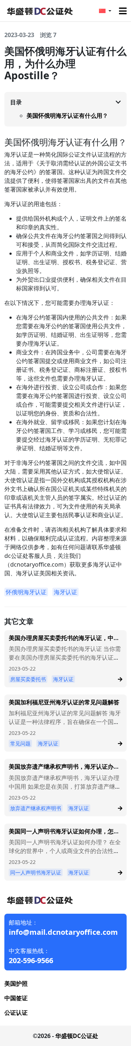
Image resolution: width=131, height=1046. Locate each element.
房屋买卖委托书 (28, 679)
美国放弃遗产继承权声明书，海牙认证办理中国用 (64, 770)
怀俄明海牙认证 (26, 592)
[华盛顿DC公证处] (39, 10)
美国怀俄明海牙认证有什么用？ (67, 116)
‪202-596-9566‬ (31, 960)
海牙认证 (65, 592)
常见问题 (20, 743)
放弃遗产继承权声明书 (35, 808)
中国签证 (16, 998)
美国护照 (16, 983)
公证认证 (16, 1013)
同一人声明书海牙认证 (35, 872)
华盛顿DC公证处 (76, 1036)
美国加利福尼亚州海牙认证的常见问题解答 (64, 702)
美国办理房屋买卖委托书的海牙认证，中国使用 (64, 641)
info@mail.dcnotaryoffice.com (63, 932)
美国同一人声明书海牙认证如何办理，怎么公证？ (64, 834)
